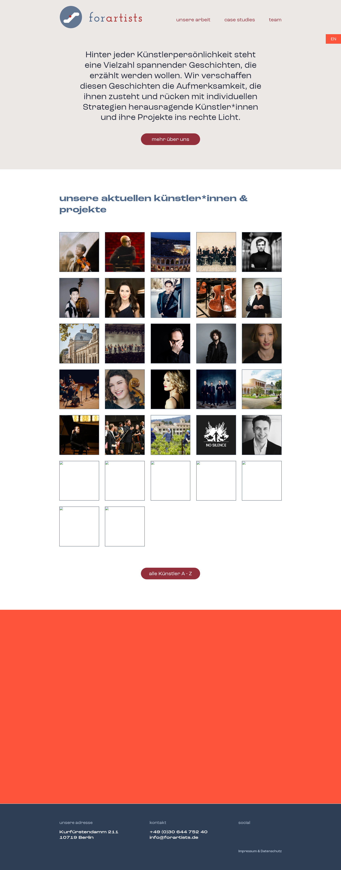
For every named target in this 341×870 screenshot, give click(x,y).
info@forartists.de (174, 837)
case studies (239, 20)
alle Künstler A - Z (170, 573)
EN (333, 39)
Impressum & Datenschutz (260, 851)
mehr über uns (170, 139)
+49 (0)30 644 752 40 (179, 832)
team (275, 20)
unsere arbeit (193, 20)
